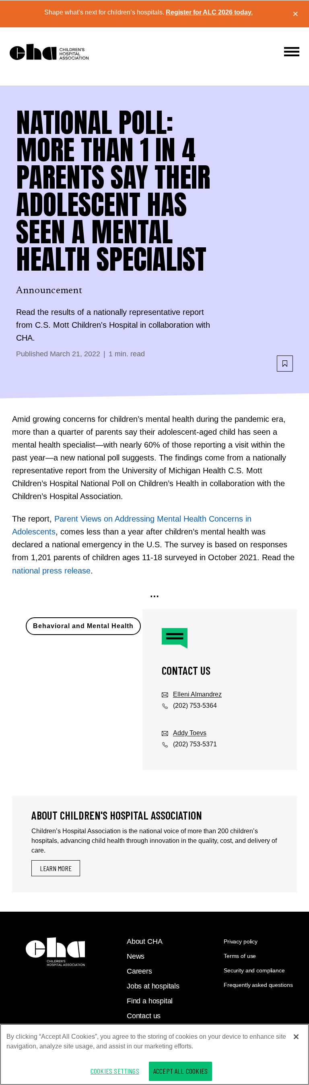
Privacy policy (241, 941)
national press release (51, 570)
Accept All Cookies (180, 1071)
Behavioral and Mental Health (83, 626)
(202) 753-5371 (195, 744)
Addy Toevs (189, 732)
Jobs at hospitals (153, 986)
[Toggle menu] (291, 51)
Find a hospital (150, 1001)
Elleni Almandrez (197, 694)
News (135, 956)
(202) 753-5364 (195, 705)
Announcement (49, 291)
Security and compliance (254, 970)
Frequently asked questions (258, 985)
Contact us (144, 1016)
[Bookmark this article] (285, 364)
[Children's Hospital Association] (55, 951)
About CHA (144, 941)
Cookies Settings (115, 1071)
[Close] (296, 1037)
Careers (139, 971)
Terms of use (240, 956)
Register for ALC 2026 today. (209, 12)
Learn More (56, 868)
